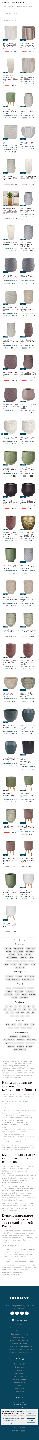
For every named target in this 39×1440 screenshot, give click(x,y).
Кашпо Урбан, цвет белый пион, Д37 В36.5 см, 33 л (10, 45)
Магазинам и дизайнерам (20, 1328)
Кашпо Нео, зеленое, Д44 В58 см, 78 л (11, 827)
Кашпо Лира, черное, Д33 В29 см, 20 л (10, 502)
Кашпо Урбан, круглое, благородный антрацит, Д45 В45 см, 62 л (27, 761)
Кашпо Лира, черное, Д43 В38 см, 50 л (28, 502)
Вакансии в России (19, 1376)
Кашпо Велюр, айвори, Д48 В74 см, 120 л (10, 178)
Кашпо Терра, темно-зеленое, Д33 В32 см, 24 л (28, 727)
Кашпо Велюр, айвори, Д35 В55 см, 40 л (10, 341)
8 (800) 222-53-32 (19, 1402)
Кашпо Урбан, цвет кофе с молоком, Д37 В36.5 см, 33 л (27, 45)
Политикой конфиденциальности (12, 1418)
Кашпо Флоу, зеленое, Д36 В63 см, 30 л (28, 795)
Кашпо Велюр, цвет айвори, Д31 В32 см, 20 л (10, 309)
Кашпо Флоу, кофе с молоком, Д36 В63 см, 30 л (28, 860)
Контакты (19, 1325)
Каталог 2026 (19, 1367)
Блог (19, 1385)
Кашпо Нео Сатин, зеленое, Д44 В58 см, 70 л (10, 892)
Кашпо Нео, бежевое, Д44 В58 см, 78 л (27, 309)
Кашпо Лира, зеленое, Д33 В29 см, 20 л (9, 469)
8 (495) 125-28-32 (19, 1404)
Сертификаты (19, 1382)
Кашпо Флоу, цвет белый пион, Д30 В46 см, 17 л (10, 924)
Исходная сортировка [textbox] (11, 20)
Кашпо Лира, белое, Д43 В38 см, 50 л (27, 438)
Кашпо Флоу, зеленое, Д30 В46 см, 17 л (9, 111)
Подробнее (31, 1413)
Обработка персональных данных (19, 1349)
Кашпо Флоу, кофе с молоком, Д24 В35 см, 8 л (28, 827)
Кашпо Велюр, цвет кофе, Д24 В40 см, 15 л (28, 341)
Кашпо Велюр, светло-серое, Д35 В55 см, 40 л (27, 244)
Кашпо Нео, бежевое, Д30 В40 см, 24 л (10, 599)
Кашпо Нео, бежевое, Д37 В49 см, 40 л (27, 599)
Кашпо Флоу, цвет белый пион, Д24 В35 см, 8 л (27, 892)
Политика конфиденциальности (19, 1346)
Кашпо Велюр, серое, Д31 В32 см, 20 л (10, 276)
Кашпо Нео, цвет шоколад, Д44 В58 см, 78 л (10, 534)
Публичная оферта (19, 1343)
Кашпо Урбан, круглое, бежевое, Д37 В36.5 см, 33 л (27, 77)
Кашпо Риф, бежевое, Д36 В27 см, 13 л (9, 694)
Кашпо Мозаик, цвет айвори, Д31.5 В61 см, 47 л (28, 178)
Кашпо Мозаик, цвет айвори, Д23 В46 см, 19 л (10, 244)
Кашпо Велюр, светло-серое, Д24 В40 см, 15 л (27, 210)
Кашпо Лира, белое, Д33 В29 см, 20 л (10, 438)
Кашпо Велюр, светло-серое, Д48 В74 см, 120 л (27, 566)
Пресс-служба (19, 1373)
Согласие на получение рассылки (19, 1352)
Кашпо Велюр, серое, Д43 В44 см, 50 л (27, 276)
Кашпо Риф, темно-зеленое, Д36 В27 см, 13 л (10, 727)
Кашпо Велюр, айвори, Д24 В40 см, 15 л (28, 111)
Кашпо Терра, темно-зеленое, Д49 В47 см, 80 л (11, 759)
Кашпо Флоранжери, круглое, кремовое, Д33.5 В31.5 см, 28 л (10, 144)
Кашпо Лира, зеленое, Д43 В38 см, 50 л (27, 469)
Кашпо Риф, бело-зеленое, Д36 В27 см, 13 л (27, 694)
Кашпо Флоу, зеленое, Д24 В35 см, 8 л (9, 795)
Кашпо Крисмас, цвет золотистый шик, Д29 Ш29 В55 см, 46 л (10, 211)
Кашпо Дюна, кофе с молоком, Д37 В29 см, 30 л (28, 406)
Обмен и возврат (19, 1337)
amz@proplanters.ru (19, 1408)
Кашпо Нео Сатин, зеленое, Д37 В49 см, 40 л (10, 566)
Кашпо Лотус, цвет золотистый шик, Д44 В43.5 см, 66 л (27, 534)
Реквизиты (19, 1389)
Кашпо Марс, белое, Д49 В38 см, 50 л (27, 143)
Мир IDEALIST (19, 1364)
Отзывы (19, 1370)
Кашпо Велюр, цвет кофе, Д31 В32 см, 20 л (10, 374)
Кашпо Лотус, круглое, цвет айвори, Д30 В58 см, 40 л (10, 78)
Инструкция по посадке (19, 1340)
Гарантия (19, 1331)
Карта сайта (19, 1392)
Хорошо (31, 1420)
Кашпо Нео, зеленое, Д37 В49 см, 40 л (28, 630)
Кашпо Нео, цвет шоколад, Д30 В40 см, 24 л (10, 662)
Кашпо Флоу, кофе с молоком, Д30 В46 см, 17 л (10, 860)
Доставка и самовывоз (19, 1334)
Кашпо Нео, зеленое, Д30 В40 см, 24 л (11, 630)
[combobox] (13, 20)
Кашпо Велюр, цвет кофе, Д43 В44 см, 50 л (11, 406)
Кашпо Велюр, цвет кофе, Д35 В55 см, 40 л (28, 374)
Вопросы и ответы (19, 1379)
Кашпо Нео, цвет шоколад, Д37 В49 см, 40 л (27, 662)
